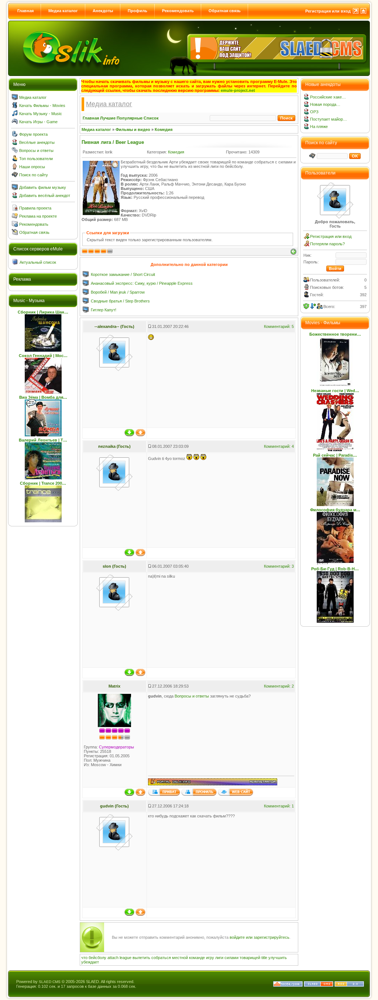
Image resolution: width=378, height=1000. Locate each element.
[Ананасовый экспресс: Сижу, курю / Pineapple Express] (86, 284)
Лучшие (108, 118)
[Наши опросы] (15, 168)
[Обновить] (306, 306)
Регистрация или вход (328, 11)
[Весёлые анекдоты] (15, 143)
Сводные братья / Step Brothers (120, 301)
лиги (219, 957)
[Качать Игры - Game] (15, 123)
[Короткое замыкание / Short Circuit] (86, 275)
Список (151, 118)
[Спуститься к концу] (129, 435)
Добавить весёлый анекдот (44, 195)
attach (112, 957)
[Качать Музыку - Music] (15, 115)
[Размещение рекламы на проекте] (15, 217)
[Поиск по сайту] (15, 176)
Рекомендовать (178, 10)
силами (231, 957)
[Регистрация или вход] (306, 237)
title (264, 957)
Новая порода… (325, 104)
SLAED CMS (50, 982)
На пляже (319, 126)
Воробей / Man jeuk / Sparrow (118, 292)
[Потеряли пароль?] (306, 245)
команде (197, 957)
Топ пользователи (36, 158)
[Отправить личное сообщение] (164, 794)
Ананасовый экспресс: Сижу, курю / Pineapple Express (142, 283)
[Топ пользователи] (15, 160)
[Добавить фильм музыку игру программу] (15, 188)
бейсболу (97, 957)
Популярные (129, 118)
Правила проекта (35, 208)
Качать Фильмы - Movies (42, 105)
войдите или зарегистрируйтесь (259, 937)
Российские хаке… (328, 97)
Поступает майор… (328, 119)
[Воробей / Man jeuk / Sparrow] (86, 293)
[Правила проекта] (15, 209)
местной (180, 957)
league (125, 957)
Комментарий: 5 (279, 326)
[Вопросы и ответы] (15, 151)
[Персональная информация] (199, 794)
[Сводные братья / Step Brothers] (86, 302)
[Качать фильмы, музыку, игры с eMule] (71, 52)
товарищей (250, 957)
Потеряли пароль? (327, 244)
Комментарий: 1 (279, 806)
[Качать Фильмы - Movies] (15, 106)
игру (210, 957)
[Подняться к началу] (140, 435)
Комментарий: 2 (279, 686)
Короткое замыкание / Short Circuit (123, 274)
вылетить (141, 957)
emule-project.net (238, 90)
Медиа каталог (63, 10)
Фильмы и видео (133, 129)
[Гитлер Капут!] (86, 311)
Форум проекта (33, 134)
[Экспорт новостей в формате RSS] (349, 985)
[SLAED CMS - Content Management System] (318, 985)
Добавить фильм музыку (42, 187)
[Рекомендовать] (15, 225)
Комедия (163, 129)
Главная (25, 10)
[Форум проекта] (15, 135)
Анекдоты (103, 10)
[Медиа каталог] (15, 98)
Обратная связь (225, 10)
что (84, 957)
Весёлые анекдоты (37, 142)
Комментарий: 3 (279, 566)
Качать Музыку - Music (40, 113)
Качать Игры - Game (38, 122)
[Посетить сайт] (235, 794)
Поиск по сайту (33, 175)
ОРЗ (314, 112)
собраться (161, 957)
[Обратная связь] (15, 233)
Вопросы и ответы (36, 150)
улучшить (277, 957)
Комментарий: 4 (279, 446)
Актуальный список (38, 262)
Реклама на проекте (38, 216)
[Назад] (293, 252)
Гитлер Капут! (103, 310)
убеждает (90, 962)
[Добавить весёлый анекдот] (15, 196)
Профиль (137, 10)
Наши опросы (32, 167)
